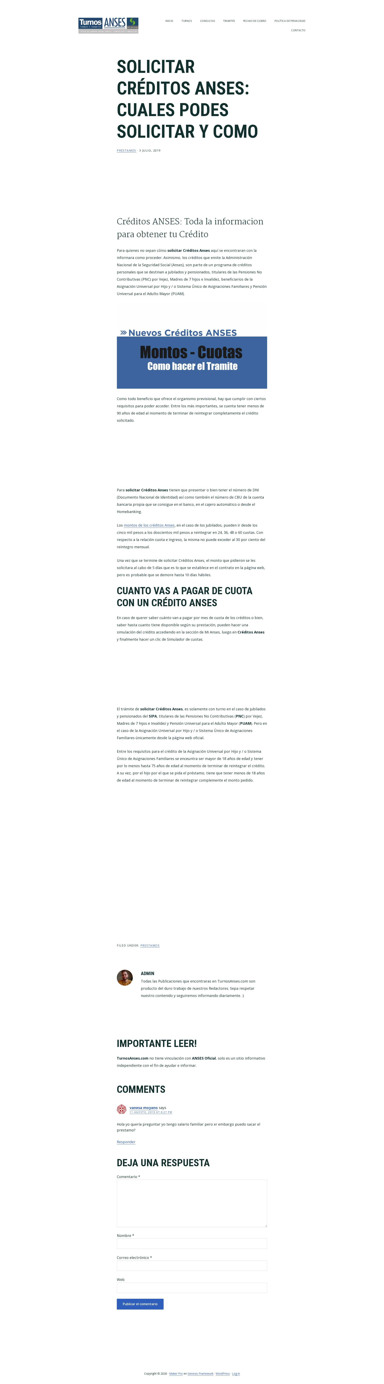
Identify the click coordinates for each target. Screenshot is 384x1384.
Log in (236, 1373)
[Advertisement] (192, 188)
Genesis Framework (200, 1373)
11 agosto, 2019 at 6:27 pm (151, 1112)
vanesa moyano (144, 1107)
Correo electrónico (134, 1257)
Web (121, 1279)
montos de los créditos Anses (149, 525)
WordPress (223, 1373)
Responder (126, 1141)
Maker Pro (176, 1373)
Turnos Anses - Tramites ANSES (108, 25)
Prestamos (126, 150)
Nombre (125, 1235)
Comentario (128, 1176)
